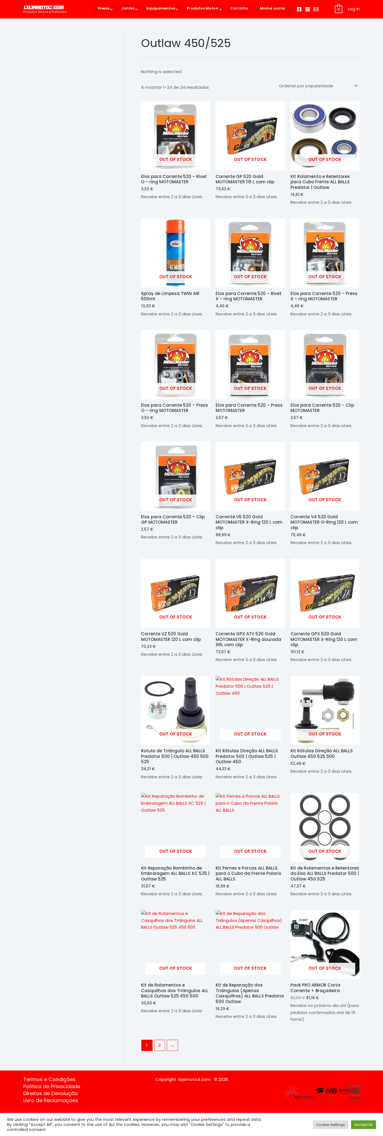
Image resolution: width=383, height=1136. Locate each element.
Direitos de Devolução (50, 1093)
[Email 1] (316, 9)
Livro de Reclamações (50, 1100)
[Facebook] (299, 9)
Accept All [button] (363, 1124)
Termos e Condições (49, 1079)
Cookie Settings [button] (330, 1124)
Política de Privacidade (51, 1086)
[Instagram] (307, 9)
